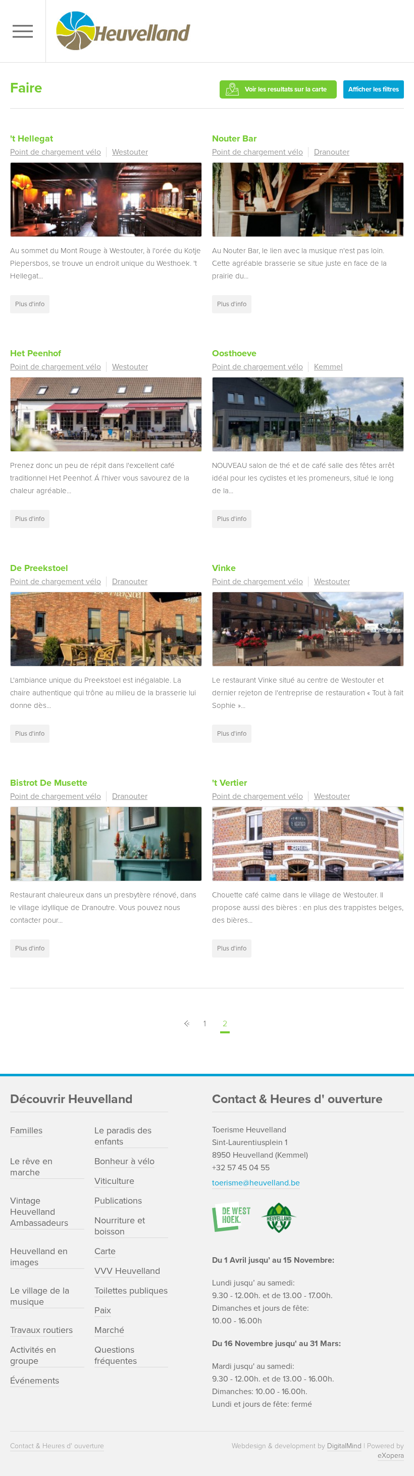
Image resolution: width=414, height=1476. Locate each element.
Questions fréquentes (115, 1355)
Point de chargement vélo (55, 152)
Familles (26, 1130)
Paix (102, 1310)
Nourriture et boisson (119, 1226)
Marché (109, 1330)
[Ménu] (25, 31)
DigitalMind (344, 1446)
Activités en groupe (33, 1355)
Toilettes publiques (131, 1290)
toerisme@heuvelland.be (256, 1183)
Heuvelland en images (39, 1257)
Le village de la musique (39, 1296)
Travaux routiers (41, 1330)
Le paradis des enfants (122, 1136)
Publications (118, 1200)
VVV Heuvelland (127, 1270)
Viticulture (114, 1180)
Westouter (130, 152)
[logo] (227, 31)
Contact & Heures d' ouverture (57, 1446)
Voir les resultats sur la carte (286, 89)
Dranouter (331, 152)
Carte (105, 1251)
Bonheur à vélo (124, 1161)
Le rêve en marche (31, 1167)
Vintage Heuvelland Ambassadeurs (39, 1211)
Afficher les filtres (373, 89)
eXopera (391, 1455)
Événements (34, 1380)
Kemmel (328, 367)
